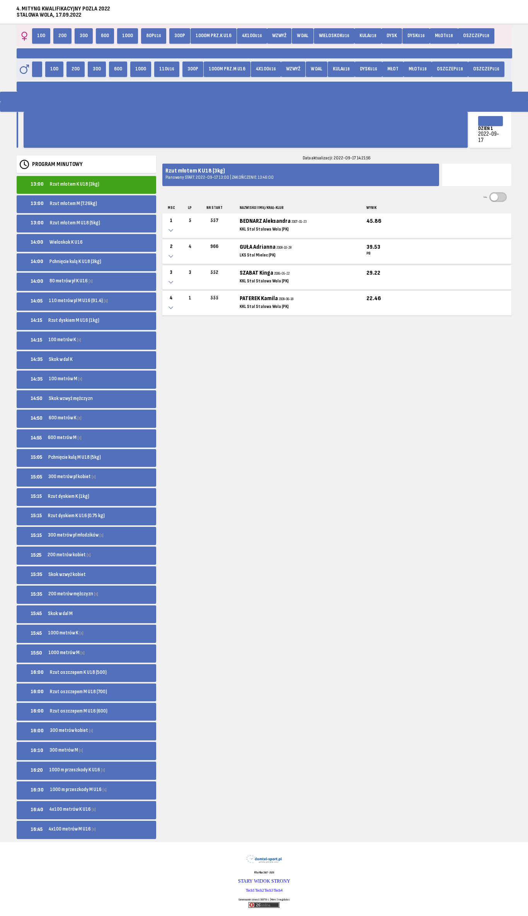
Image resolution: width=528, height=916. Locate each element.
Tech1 (250, 890)
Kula (367, 35)
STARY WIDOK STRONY (264, 881)
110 (166, 69)
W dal (302, 35)
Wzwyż (279, 35)
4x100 (252, 35)
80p (153, 35)
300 (84, 35)
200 (62, 35)
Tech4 (278, 890)
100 (41, 35)
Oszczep (476, 35)
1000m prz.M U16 (227, 69)
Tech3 (268, 890)
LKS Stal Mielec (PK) (258, 255)
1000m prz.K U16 (214, 35)
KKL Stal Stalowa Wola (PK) (264, 229)
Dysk (392, 35)
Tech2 (259, 890)
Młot (444, 35)
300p (179, 35)
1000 (127, 35)
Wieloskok (334, 35)
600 (105, 35)
